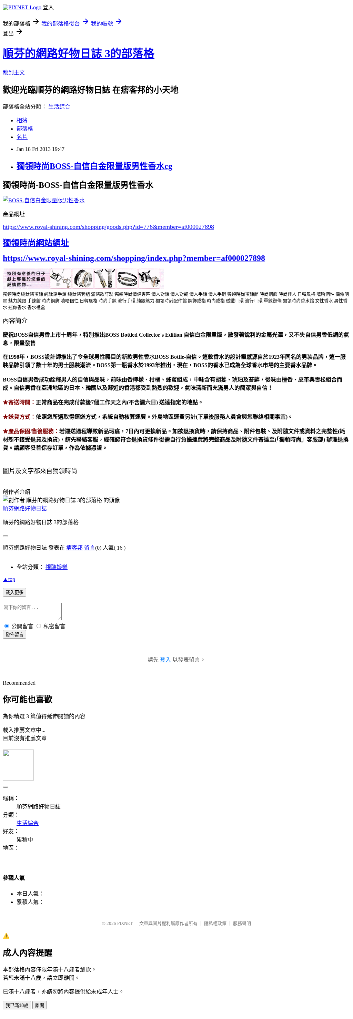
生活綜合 (59, 107)
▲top (9, 579)
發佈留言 (14, 634)
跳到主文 (14, 72)
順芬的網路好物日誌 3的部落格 (78, 53)
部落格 (25, 129)
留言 (89, 548)
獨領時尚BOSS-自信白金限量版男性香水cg (94, 166)
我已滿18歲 (17, 1005)
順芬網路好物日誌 (25, 508)
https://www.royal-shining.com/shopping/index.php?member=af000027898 (134, 258)
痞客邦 (74, 548)
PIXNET (125, 923)
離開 (39, 1005)
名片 (22, 137)
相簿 (22, 120)
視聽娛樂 (57, 567)
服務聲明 (242, 923)
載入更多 (14, 592)
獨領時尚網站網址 (36, 242)
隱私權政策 (215, 923)
